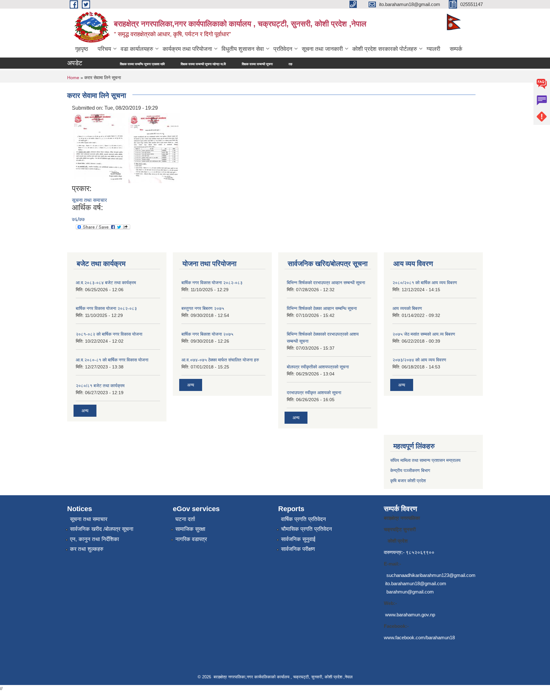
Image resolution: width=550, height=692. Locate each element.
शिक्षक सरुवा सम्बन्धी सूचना (237, 64)
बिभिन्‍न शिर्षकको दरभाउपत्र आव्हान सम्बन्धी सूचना (326, 282)
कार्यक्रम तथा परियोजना (187, 49)
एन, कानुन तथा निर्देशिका (94, 539)
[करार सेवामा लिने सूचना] (99, 147)
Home (73, 77)
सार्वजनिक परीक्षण (298, 549)
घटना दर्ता (185, 519)
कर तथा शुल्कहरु (86, 549)
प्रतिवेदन (282, 49)
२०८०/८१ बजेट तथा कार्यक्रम (100, 385)
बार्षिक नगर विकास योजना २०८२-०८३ (106, 308)
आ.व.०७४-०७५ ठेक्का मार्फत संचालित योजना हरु (220, 359)
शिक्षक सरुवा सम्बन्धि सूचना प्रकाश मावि (122, 64)
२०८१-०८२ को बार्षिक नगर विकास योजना (109, 334)
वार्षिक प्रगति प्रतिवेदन (303, 519)
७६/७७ (78, 219)
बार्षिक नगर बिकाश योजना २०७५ (207, 334)
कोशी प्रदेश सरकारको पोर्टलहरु (384, 49)
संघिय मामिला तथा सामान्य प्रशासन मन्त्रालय (425, 460)
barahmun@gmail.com (410, 591)
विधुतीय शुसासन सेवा (243, 49)
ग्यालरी (433, 49)
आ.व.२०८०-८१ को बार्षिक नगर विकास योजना (112, 359)
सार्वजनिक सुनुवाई (298, 539)
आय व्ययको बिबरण (407, 308)
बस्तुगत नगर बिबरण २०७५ (202, 308)
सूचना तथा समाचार (89, 200)
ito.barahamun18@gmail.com (415, 583)
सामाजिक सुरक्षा (190, 529)
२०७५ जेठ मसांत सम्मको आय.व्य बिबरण (423, 334)
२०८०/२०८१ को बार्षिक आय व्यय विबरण (424, 282)
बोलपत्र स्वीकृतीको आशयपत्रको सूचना (318, 366)
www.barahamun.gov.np (410, 614)
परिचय (104, 49)
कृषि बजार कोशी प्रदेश (408, 480)
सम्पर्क (456, 49)
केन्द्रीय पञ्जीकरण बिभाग (410, 470)
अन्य (84, 410)
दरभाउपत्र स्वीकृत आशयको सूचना (314, 392)
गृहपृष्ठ (81, 49)
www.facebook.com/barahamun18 (419, 637)
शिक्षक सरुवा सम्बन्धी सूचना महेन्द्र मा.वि (183, 64)
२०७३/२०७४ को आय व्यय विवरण (419, 359)
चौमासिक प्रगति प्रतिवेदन (306, 529)
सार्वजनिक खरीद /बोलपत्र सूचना (101, 529)
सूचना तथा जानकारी (322, 49)
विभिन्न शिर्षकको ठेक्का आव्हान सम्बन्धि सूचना (322, 308)
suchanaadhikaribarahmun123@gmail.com (431, 575)
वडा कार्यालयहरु (137, 49)
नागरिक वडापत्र (191, 539)
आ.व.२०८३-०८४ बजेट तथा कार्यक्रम (106, 282)
